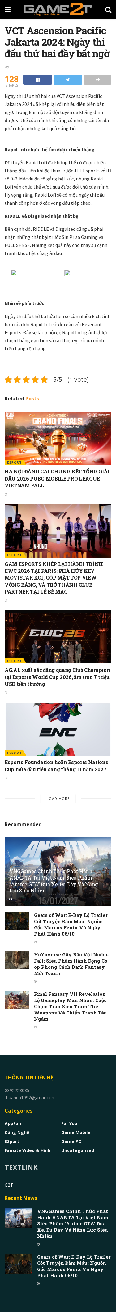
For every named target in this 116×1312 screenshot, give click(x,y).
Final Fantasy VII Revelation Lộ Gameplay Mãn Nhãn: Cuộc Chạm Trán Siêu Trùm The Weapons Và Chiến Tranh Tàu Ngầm (70, 1006)
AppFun (13, 1123)
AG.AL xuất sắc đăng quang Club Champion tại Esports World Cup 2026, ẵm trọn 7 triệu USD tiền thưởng (57, 677)
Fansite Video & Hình (27, 1150)
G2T (9, 1185)
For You (69, 1123)
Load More (58, 798)
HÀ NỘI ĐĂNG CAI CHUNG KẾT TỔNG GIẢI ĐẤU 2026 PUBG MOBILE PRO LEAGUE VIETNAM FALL (57, 478)
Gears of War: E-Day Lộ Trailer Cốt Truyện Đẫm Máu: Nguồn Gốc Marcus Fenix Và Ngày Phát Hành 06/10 (71, 924)
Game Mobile (75, 1132)
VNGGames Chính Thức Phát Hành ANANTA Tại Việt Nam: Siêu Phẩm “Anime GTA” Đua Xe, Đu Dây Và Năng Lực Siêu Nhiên (53, 881)
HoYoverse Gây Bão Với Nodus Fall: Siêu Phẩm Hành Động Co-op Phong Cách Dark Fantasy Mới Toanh (71, 963)
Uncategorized (77, 1150)
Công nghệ (17, 1132)
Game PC (71, 1141)
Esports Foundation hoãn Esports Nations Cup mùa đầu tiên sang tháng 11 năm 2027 (56, 765)
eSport (14, 462)
